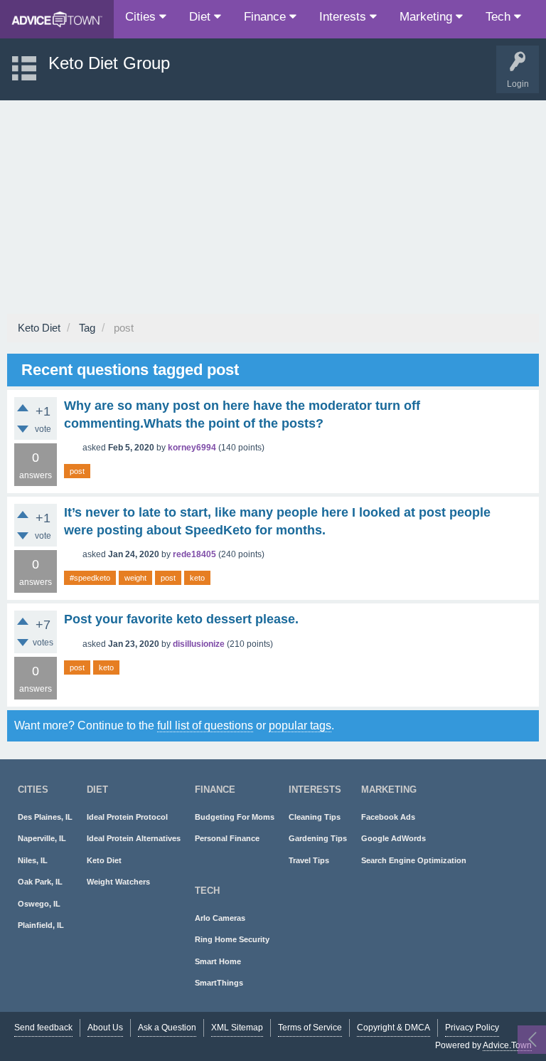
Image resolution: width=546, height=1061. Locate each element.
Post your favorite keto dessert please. (181, 619)
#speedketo (90, 578)
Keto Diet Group (109, 63)
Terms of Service (310, 1028)
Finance (266, 16)
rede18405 (194, 554)
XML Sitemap (237, 1028)
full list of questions (205, 725)
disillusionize (199, 644)
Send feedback (43, 1028)
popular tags (300, 725)
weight (135, 578)
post (77, 471)
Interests (344, 16)
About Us (105, 1028)
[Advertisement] (273, 207)
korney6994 (192, 448)
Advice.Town (507, 1045)
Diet (201, 16)
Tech (500, 16)
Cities (142, 16)
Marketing (428, 16)
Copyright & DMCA (393, 1028)
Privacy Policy (472, 1028)
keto (197, 578)
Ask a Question (167, 1028)
